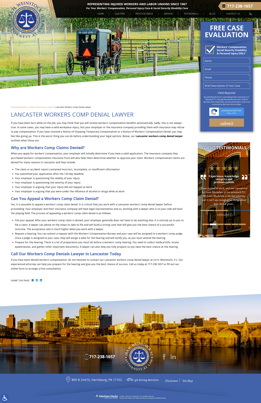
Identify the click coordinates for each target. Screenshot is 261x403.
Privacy (229, 113)
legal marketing (140, 398)
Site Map (187, 381)
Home (101, 13)
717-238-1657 (102, 356)
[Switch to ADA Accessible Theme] (5, 398)
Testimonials (191, 13)
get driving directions (147, 380)
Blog (212, 13)
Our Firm (120, 13)
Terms (234, 113)
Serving (168, 13)
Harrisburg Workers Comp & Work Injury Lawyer (32, 107)
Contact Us (233, 13)
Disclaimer (171, 381)
